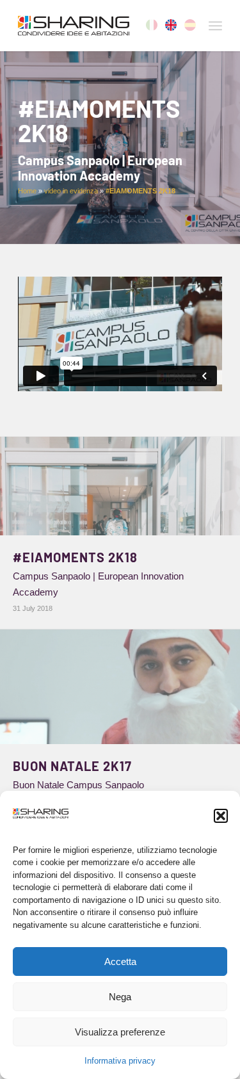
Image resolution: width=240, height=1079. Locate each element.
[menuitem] (215, 25)
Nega (120, 996)
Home (27, 191)
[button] (220, 815)
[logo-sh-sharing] (99, 25)
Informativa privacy (120, 1061)
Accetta (120, 961)
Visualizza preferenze (120, 1031)
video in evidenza (71, 191)
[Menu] (215, 25)
